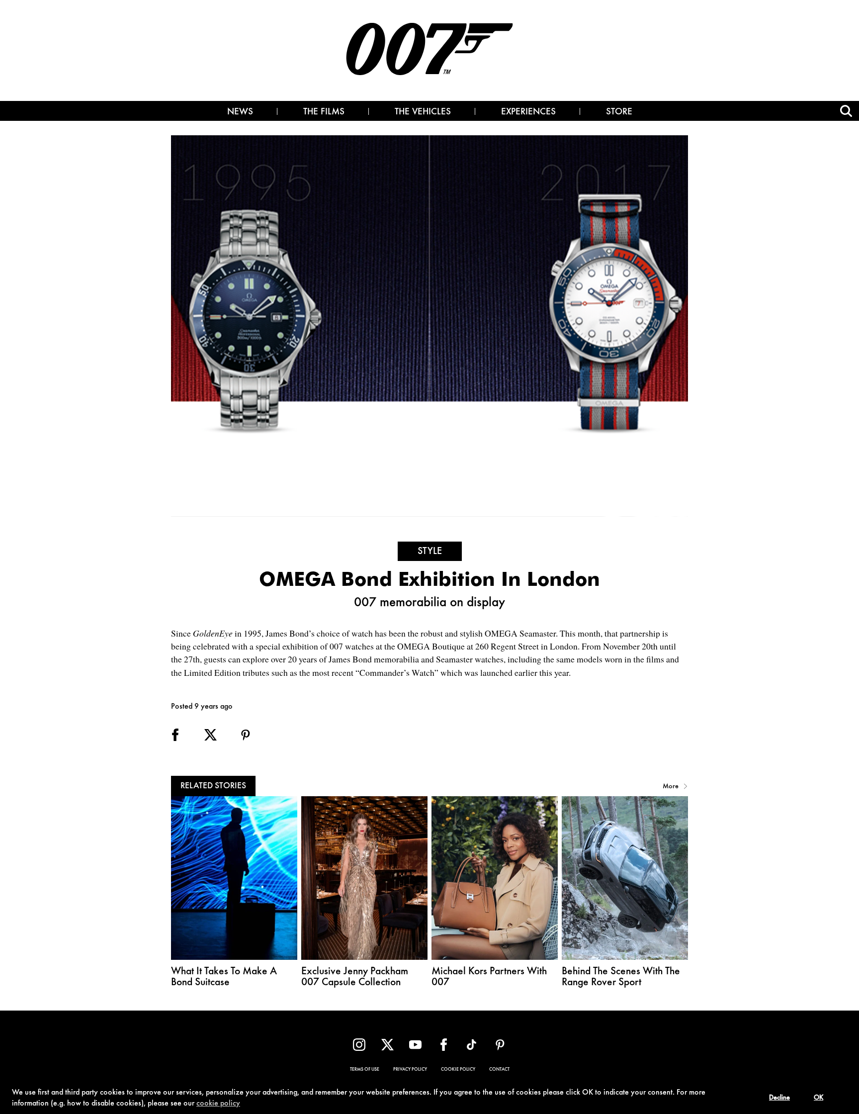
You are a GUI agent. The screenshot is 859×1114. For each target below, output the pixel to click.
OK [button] (818, 1098)
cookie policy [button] (218, 1104)
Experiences (528, 112)
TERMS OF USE (364, 1069)
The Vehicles (423, 112)
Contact (499, 1069)
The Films (323, 112)
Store (619, 112)
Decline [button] (779, 1098)
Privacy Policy (410, 1069)
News (240, 112)
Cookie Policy (458, 1069)
